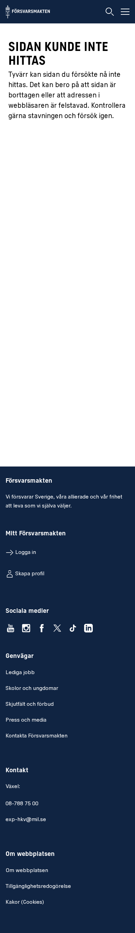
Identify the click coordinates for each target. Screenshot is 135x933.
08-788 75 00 (22, 804)
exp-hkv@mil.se (26, 819)
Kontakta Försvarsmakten (37, 736)
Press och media (26, 720)
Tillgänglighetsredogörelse (38, 886)
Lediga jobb (20, 672)
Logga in (25, 552)
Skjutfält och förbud (30, 704)
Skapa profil (29, 574)
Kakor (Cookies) (25, 902)
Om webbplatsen (27, 870)
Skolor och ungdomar (32, 688)
